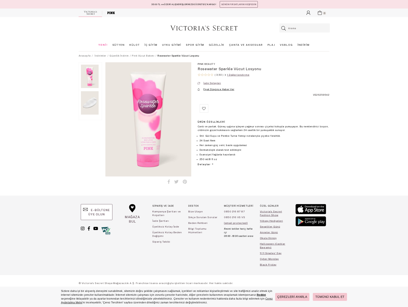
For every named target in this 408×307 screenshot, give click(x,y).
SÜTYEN (118, 44)
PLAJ (271, 44)
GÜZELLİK (216, 44)
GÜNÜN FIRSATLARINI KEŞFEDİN (238, 4)
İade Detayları (212, 83)
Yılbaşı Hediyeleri (271, 220)
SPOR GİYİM (195, 44)
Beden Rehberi (198, 223)
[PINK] (111, 13)
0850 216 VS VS (234, 217)
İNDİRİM (304, 44)
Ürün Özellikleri (211, 122)
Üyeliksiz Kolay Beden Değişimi (167, 234)
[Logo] (204, 28)
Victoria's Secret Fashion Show (271, 213)
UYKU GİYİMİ (171, 44)
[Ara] (284, 28)
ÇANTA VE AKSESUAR (246, 44)
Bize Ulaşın (195, 211)
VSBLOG (286, 44)
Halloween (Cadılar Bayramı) (272, 245)
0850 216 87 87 (234, 211)
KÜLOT (134, 44)
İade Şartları (160, 220)
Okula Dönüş (268, 238)
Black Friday (268, 264)
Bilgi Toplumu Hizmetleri (197, 230)
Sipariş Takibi (161, 241)
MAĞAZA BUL (132, 219)
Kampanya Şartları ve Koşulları (166, 213)
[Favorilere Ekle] (204, 111)
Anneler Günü (269, 232)
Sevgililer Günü (270, 226)
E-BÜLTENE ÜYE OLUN (99, 212)
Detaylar (204, 164)
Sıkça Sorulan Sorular (203, 217)
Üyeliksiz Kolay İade (165, 226)
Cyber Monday (269, 258)
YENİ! (103, 44)
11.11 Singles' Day (271, 253)
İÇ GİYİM (150, 44)
